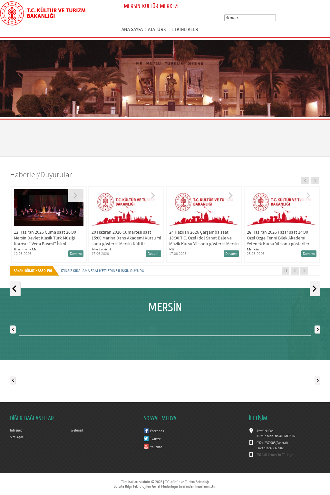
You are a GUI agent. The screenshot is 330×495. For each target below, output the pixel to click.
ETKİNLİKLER (184, 29)
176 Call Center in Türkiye (275, 454)
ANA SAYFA (132, 29)
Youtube (156, 447)
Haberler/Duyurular (41, 175)
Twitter (155, 439)
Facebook (157, 431)
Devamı (81, 253)
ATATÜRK (157, 29)
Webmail (77, 430)
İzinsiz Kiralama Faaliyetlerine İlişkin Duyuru (102, 270)
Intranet (16, 430)
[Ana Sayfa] (42, 12)
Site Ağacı (17, 437)
